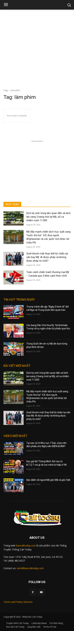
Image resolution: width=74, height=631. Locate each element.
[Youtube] (41, 592)
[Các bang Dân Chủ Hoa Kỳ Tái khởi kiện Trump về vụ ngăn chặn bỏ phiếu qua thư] (13, 331)
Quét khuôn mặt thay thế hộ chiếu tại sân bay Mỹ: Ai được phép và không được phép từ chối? (47, 257)
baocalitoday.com (26, 545)
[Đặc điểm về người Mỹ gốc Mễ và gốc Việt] (13, 485)
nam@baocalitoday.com (30, 568)
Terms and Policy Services (18, 601)
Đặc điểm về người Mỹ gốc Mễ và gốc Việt (48, 480)
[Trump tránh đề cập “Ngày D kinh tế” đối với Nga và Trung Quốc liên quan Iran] (13, 312)
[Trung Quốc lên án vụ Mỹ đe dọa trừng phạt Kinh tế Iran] (13, 349)
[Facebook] (32, 592)
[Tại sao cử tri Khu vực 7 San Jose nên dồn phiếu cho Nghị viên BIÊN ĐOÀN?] (13, 448)
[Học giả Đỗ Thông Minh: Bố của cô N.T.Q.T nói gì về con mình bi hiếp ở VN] (13, 467)
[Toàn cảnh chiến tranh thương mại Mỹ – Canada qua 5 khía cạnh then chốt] (13, 277)
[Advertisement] (37, 48)
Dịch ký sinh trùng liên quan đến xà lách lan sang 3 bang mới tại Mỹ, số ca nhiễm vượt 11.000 (48, 217)
